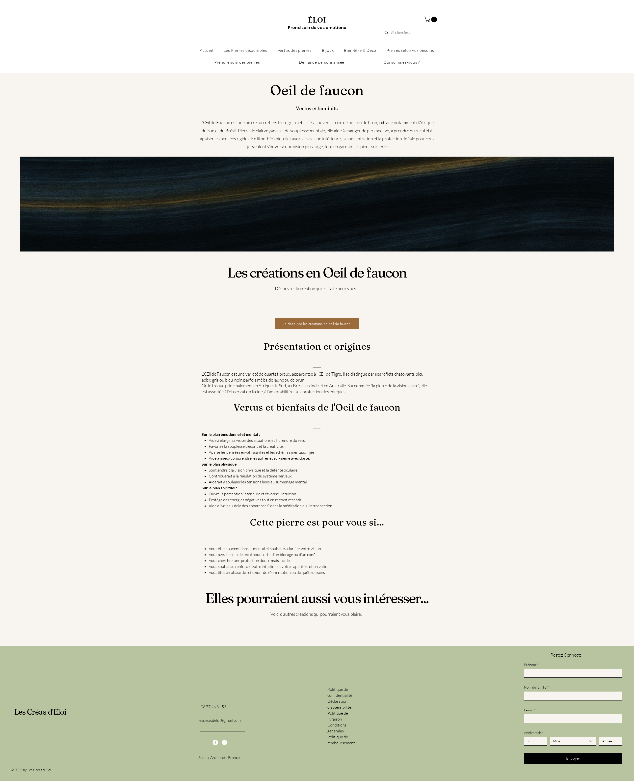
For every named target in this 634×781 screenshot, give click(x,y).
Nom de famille (536, 687)
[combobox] (573, 741)
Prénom (531, 665)
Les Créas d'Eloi (40, 712)
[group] (317, 308)
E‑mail (530, 710)
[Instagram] (224, 742)
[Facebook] (215, 742)
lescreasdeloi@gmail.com (219, 720)
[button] (431, 19)
